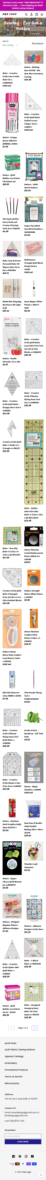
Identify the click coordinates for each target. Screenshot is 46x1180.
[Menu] (41, 14)
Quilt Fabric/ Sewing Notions (20, 1049)
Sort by (5, 41)
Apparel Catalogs (14, 1056)
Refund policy (12, 1083)
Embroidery (11, 1063)
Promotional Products (16, 1069)
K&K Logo (10, 14)
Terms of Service (13, 1076)
